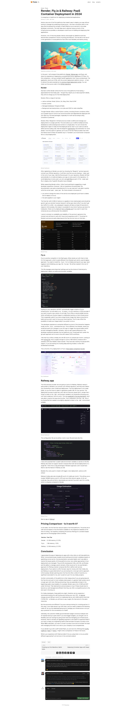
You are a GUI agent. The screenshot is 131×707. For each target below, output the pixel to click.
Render (68, 74)
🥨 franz (34, 2)
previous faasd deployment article (71, 82)
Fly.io (82, 74)
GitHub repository (66, 84)
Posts (46, 8)
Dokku (54, 630)
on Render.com (68, 209)
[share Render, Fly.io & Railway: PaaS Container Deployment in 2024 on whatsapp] (68, 653)
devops (43, 642)
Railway (52, 519)
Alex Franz (67, 704)
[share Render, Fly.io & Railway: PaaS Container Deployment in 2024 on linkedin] (60, 653)
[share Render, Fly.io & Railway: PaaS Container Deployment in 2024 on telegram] (71, 653)
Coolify (87, 629)
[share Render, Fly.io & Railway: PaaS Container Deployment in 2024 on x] (57, 653)
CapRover (44, 630)
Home (42, 8)
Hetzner (83, 595)
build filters (70, 179)
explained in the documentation (77, 396)
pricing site (47, 339)
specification (71, 128)
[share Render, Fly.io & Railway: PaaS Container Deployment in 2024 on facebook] (65, 653)
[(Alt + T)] (38, 2)
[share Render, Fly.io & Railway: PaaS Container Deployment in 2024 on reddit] (63, 653)
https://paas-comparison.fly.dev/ (75, 349)
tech (49, 642)
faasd (48, 630)
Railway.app (74, 74)
